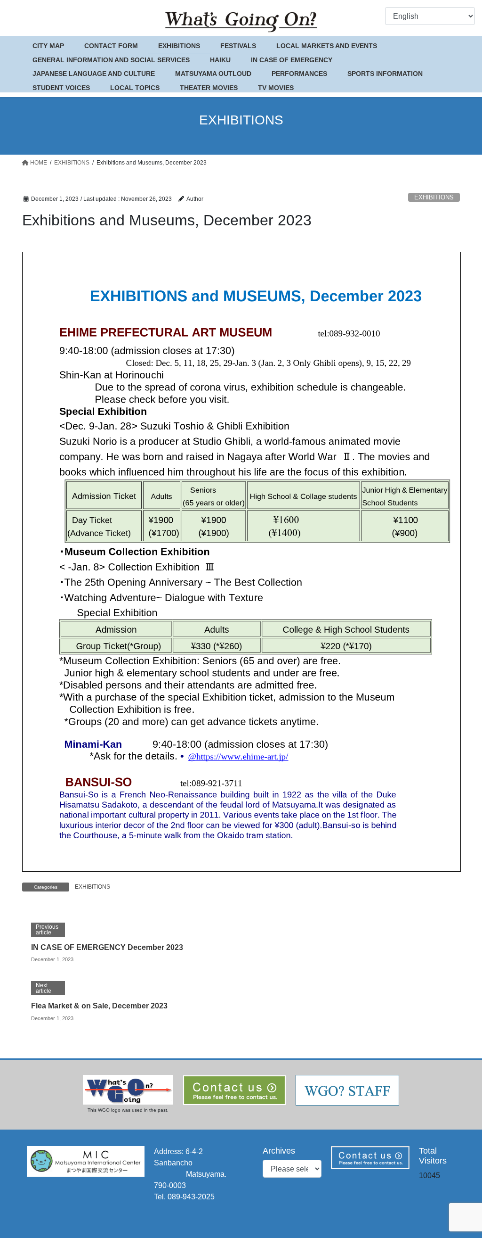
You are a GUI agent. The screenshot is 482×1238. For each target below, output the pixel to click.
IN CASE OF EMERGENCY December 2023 (107, 947)
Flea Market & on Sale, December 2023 (99, 1006)
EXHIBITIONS (434, 197)
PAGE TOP (461, 1192)
